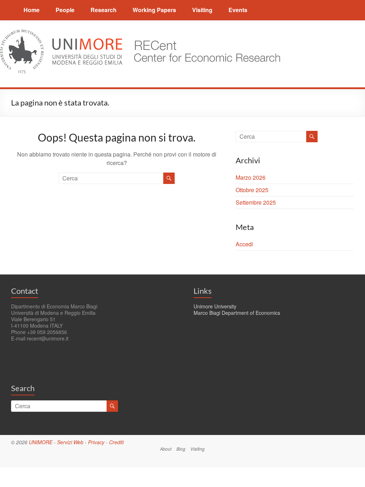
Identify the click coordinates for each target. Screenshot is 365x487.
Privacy (96, 442)
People (65, 10)
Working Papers (154, 10)
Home (32, 10)
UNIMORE (40, 442)
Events (237, 10)
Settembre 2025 (256, 202)
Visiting (202, 10)
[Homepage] (204, 34)
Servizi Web (70, 442)
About (165, 449)
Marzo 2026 (251, 177)
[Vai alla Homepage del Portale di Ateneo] (62, 34)
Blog (180, 449)
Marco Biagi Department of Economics (237, 312)
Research (104, 10)
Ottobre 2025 (252, 190)
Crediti (116, 442)
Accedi (244, 244)
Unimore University (215, 306)
